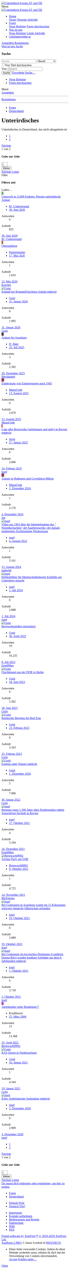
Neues (12, 19)
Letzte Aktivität (36, 33)
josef (4, 471)
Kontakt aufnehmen (20, 1216)
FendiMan (7, 665)
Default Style (16, 1203)
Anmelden (7, 92)
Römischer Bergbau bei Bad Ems (21, 718)
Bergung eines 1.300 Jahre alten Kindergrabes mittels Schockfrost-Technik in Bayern (32, 811)
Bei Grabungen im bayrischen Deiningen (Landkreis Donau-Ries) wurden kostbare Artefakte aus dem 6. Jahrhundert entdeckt (32, 958)
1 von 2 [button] (5, 149)
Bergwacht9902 (18, 865)
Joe (3, 517)
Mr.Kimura (8, 898)
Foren (12, 23)
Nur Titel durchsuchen (18, 65)
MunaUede (15, 389)
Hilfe (12, 1226)
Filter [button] (4, 175)
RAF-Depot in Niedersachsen (19, 1052)
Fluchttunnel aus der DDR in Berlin (22, 672)
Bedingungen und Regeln (24, 1219)
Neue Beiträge (17, 26)
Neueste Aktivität (27, 19)
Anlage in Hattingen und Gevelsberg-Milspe (27, 478)
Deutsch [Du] (17, 1206)
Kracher (6, 285)
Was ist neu (15, 29)
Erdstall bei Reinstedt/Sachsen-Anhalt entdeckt (29, 291)
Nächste (6, 145)
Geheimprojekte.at (20, 36)
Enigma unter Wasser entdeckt (19, 764)
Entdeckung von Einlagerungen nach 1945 (26, 383)
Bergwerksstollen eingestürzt (18, 626)
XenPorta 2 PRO (11, 1242)
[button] (4, 6)
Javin (12, 439)
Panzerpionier (17, 252)
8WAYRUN (53, 1242)
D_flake (13, 344)
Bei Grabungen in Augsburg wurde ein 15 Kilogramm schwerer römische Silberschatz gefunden (33, 906)
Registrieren (8, 99)
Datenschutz (16, 1222)
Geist (4, 330)
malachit (6, 570)
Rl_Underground (19, 206)
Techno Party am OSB (14, 859)
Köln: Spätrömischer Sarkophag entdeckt (25, 1098)
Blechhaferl (8, 376)
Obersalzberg (9, 245)
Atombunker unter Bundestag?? (20, 1006)
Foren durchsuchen (38, 26)
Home (12, 16)
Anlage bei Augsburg (14, 337)
